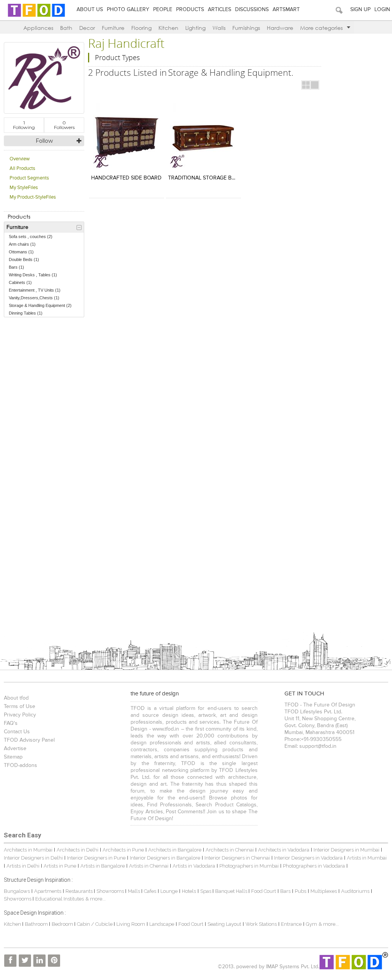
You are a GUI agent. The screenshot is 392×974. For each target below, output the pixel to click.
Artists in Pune (60, 866)
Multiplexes (323, 891)
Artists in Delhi (23, 866)
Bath (66, 27)
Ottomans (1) (21, 252)
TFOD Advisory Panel (29, 740)
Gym (311, 924)
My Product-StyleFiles (33, 197)
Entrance (291, 924)
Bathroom (37, 924)
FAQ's (11, 723)
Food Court (263, 891)
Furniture (113, 27)
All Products (22, 168)
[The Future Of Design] (36, 16)
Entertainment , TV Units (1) (34, 290)
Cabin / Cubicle (95, 924)
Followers (64, 125)
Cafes (150, 891)
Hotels (189, 891)
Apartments (47, 891)
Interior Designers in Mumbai (346, 850)
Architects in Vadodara (283, 850)
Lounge (169, 891)
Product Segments (29, 178)
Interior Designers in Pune (96, 858)
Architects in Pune (123, 850)
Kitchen (168, 27)
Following (24, 125)
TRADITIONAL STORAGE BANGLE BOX (203, 178)
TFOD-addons (20, 765)
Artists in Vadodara (194, 866)
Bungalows (17, 891)
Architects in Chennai (230, 850)
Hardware (280, 27)
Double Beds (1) (24, 259)
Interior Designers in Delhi (33, 858)
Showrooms (110, 891)
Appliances (38, 27)
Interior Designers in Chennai (237, 858)
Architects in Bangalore (174, 850)
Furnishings (246, 27)
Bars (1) (16, 267)
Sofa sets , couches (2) (30, 236)
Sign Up (360, 9)
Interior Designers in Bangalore (165, 858)
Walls (218, 27)
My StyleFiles (24, 187)
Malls (134, 891)
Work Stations (261, 924)
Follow (44, 140)
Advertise (15, 748)
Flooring (141, 27)
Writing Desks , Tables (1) (33, 274)
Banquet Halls (231, 891)
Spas (206, 891)
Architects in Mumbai (28, 850)
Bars (285, 891)
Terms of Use (19, 706)
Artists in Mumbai (367, 858)
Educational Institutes (59, 899)
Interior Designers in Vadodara (308, 858)
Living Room (130, 924)
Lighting (195, 27)
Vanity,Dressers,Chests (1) (34, 297)
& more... (95, 899)
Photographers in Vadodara (314, 866)
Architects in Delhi (77, 850)
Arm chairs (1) (22, 244)
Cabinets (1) (20, 282)
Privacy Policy (20, 715)
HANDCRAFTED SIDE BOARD (126, 178)
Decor (87, 27)
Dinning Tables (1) (25, 313)
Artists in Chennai (148, 866)
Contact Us (17, 731)
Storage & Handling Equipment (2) (40, 305)
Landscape (161, 924)
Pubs (300, 891)
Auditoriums (355, 891)
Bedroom (63, 924)
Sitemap (13, 757)
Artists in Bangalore (102, 866)
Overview (20, 159)
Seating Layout (224, 924)
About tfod (16, 698)
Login (382, 9)
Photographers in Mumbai (249, 866)
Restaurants (79, 891)
